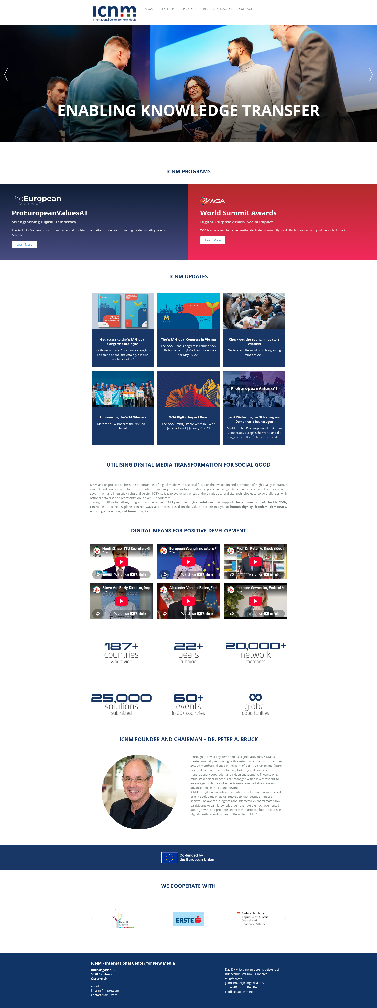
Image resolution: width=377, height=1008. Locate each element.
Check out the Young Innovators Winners (254, 341)
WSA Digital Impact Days (188, 417)
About (95, 986)
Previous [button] (5, 75)
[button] (92, 919)
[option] (188, 83)
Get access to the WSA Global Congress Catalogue (122, 341)
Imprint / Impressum (105, 990)
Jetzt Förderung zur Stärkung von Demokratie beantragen (254, 419)
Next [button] (371, 75)
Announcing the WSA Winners (122, 417)
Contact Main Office (104, 995)
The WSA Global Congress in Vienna (188, 339)
